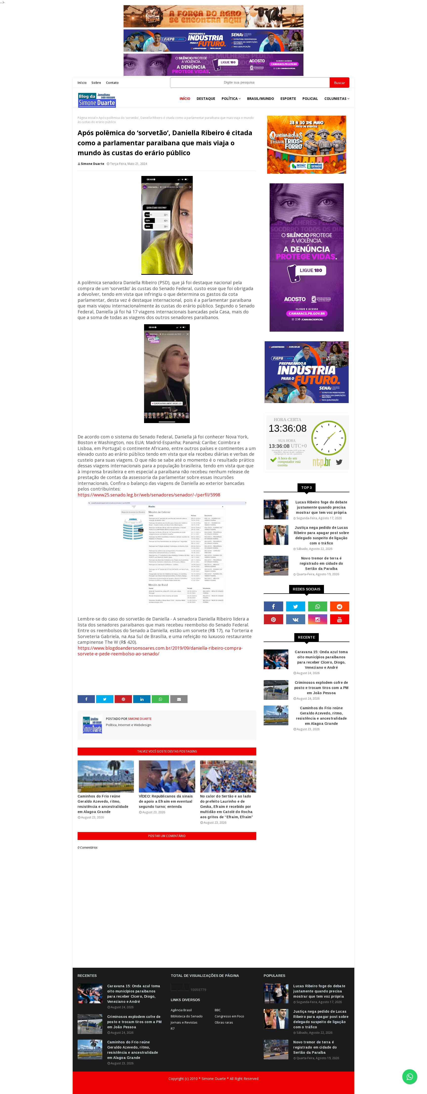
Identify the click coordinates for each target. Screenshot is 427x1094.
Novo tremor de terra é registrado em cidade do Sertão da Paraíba (321, 563)
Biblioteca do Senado (187, 1016)
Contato (112, 82)
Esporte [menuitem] (288, 98)
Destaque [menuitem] (206, 98)
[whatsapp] (317, 606)
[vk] (295, 619)
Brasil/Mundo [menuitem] (260, 98)
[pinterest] (273, 619)
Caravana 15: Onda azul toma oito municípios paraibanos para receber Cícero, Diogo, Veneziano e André (321, 659)
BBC (218, 1010)
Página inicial (87, 118)
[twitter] (295, 606)
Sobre (96, 82)
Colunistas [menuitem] (335, 98)
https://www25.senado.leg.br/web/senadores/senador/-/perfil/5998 (149, 495)
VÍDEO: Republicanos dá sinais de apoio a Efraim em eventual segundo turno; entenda (166, 801)
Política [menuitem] (230, 98)
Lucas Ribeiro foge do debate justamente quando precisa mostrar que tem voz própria (321, 507)
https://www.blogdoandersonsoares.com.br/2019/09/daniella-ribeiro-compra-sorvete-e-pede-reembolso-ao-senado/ (160, 651)
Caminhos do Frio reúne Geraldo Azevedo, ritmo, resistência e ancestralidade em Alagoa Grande (103, 804)
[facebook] (273, 606)
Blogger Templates (163, 1088)
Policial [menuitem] (310, 98)
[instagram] (317, 619)
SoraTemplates (111, 1088)
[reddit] (339, 606)
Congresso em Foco (229, 1016)
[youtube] (339, 619)
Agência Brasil (181, 1010)
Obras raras (224, 1022)
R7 (172, 1028)
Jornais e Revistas (184, 1022)
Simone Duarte (92, 164)
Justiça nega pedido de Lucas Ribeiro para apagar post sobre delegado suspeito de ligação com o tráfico (321, 535)
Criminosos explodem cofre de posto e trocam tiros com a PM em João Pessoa (321, 688)
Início (82, 82)
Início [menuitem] (185, 98)
